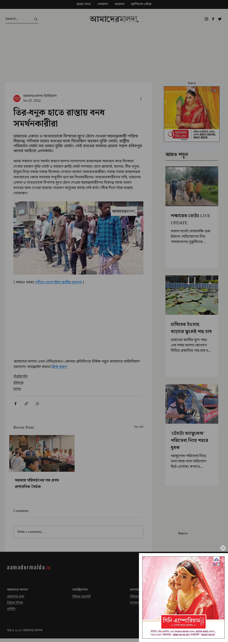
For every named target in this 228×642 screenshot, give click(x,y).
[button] (223, 548)
